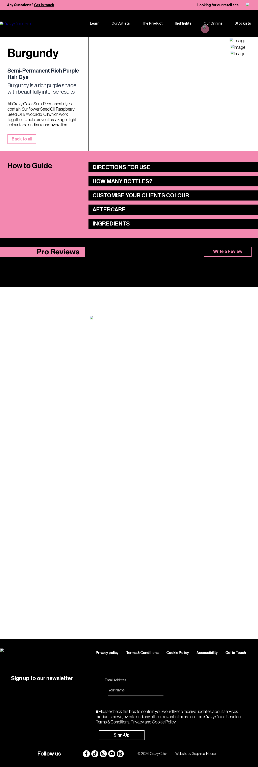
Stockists (243, 23)
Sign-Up (122, 735)
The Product (152, 23)
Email (99, 679)
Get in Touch (235, 653)
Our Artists (120, 23)
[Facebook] (86, 753)
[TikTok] (94, 753)
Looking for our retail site (218, 5)
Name (101, 689)
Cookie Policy (177, 653)
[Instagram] (103, 753)
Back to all (22, 139)
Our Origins (213, 23)
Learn (94, 23)
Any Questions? (30, 5)
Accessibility (207, 653)
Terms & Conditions (142, 653)
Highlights (183, 23)
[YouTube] (111, 753)
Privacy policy (107, 653)
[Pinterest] (120, 753)
